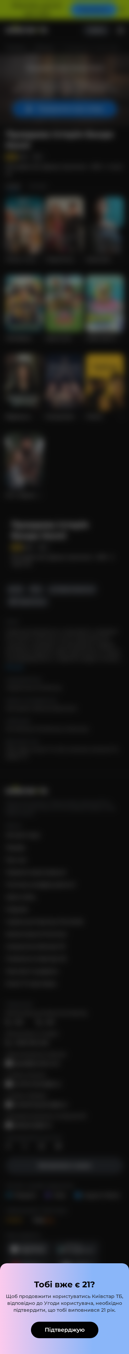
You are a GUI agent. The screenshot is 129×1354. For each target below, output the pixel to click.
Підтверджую (65, 1330)
